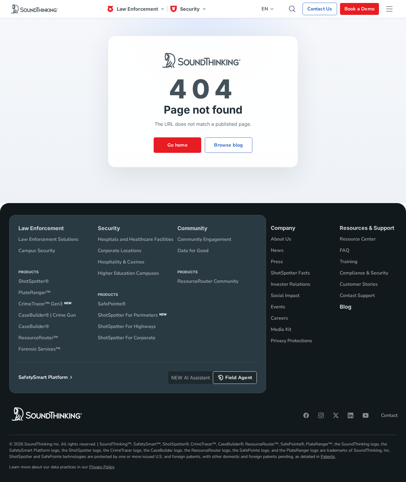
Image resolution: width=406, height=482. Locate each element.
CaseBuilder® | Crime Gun (47, 315)
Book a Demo (359, 9)
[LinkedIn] (350, 415)
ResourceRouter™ (38, 338)
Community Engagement (204, 239)
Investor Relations (290, 284)
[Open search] (292, 8)
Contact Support (357, 295)
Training (349, 261)
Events (278, 307)
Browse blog (228, 145)
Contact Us (319, 9)
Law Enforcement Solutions (48, 239)
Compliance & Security (364, 273)
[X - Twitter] (335, 415)
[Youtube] (365, 415)
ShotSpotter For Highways (127, 326)
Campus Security (36, 250)
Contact (389, 415)
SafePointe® (112, 304)
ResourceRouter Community (207, 281)
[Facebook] (306, 415)
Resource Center (358, 239)
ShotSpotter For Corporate (126, 338)
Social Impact (285, 295)
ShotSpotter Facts (290, 273)
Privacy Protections (291, 340)
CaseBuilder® (33, 326)
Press (277, 261)
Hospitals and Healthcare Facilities (136, 239)
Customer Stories (359, 284)
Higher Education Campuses (128, 273)
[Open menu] (389, 8)
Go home (177, 145)
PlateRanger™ (34, 292)
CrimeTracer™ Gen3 (45, 304)
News (277, 250)
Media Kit (281, 329)
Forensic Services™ (39, 349)
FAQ (344, 250)
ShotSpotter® (33, 281)
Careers (279, 318)
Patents (328, 456)
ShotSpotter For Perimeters (132, 315)
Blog (345, 307)
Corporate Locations (119, 250)
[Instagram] (321, 415)
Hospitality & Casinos (121, 262)
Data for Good (192, 250)
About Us (281, 239)
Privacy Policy (101, 467)
